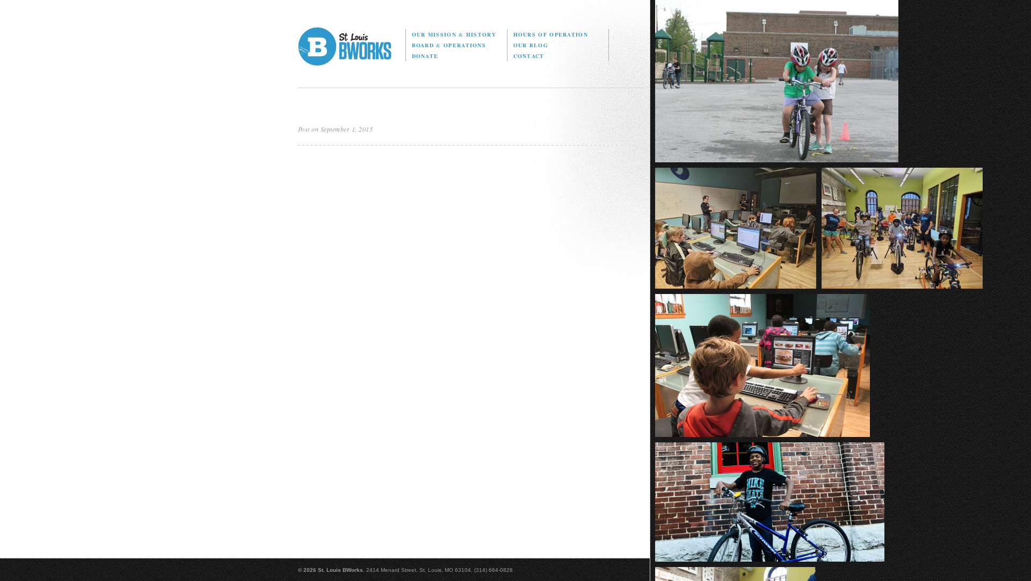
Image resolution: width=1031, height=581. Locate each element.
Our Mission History (454, 34)
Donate (425, 56)
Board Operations (449, 45)
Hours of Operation (550, 34)
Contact (528, 56)
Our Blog (530, 45)
